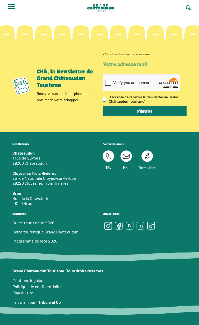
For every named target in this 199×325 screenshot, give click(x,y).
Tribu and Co (49, 302)
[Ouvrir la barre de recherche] (188, 8)
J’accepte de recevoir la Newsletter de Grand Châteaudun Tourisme (143, 99)
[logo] (100, 8)
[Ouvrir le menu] (11, 8)
